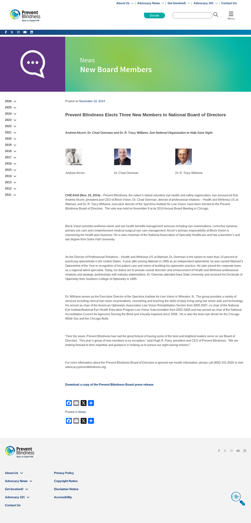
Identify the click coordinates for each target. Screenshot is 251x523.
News (82, 411)
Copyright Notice (66, 481)
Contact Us (229, 3)
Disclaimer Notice (66, 489)
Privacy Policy (64, 473)
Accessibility (63, 497)
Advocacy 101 (204, 3)
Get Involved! (177, 3)
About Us (123, 3)
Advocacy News (148, 3)
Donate (154, 15)
